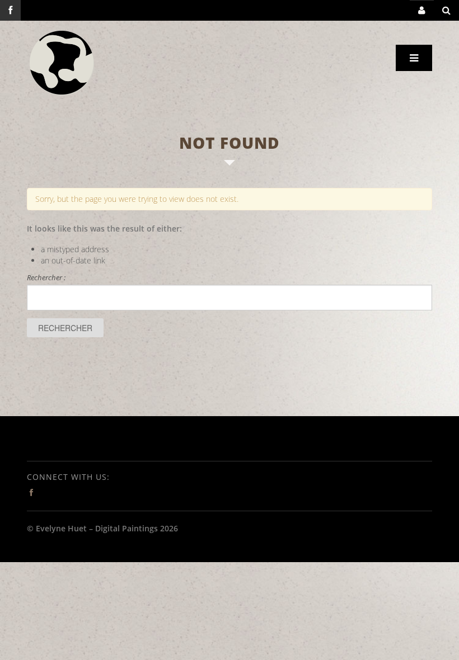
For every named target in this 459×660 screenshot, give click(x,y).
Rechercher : (46, 277)
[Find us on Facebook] (10, 10)
